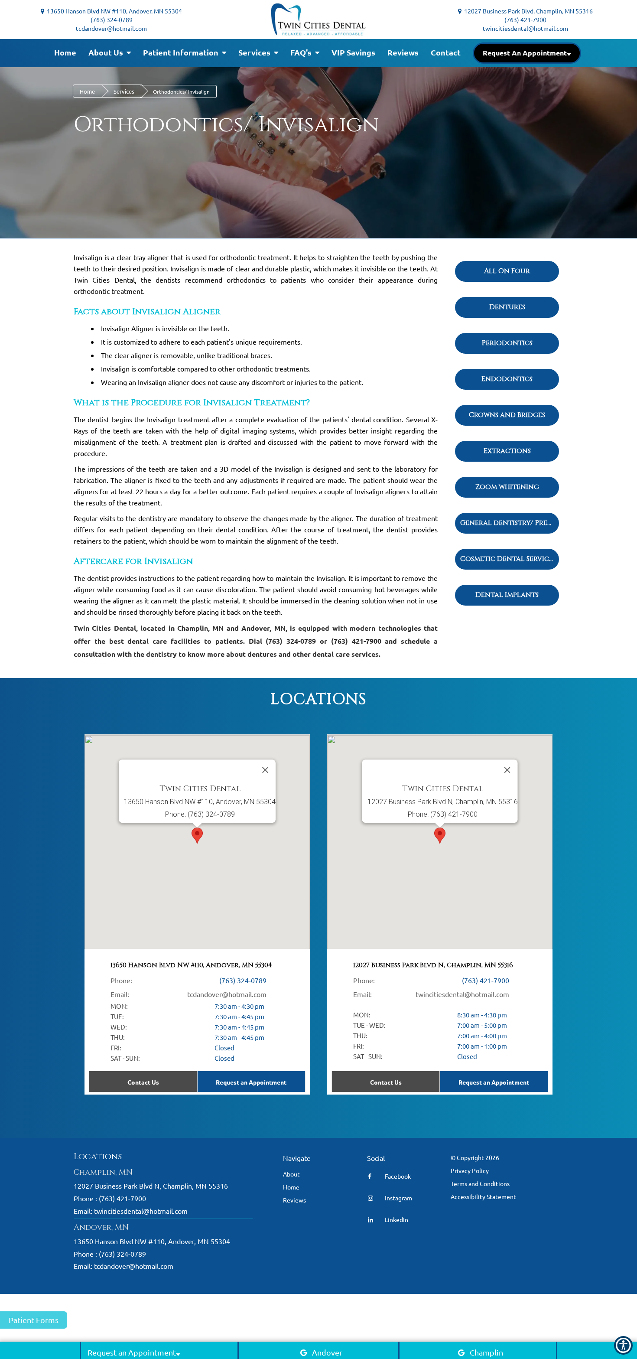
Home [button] (65, 52)
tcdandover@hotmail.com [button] (111, 28)
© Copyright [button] (475, 1157)
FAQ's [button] (301, 52)
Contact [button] (446, 52)
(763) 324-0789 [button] (112, 19)
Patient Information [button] (181, 52)
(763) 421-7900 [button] (525, 19)
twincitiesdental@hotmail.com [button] (525, 28)
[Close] (507, 769)
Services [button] (255, 52)
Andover (327, 1352)
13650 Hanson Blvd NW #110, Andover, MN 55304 (113, 11)
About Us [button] (106, 52)
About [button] (291, 1174)
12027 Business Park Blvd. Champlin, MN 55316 (527, 11)
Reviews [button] (403, 52)
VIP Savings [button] (353, 52)
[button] (527, 53)
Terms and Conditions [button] (480, 1183)
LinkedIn (396, 1219)
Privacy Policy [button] (470, 1170)
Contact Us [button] (386, 1082)
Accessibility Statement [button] (483, 1196)
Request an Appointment (493, 1082)
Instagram (398, 1198)
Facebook (397, 1176)
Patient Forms (33, 1319)
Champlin (486, 1352)
